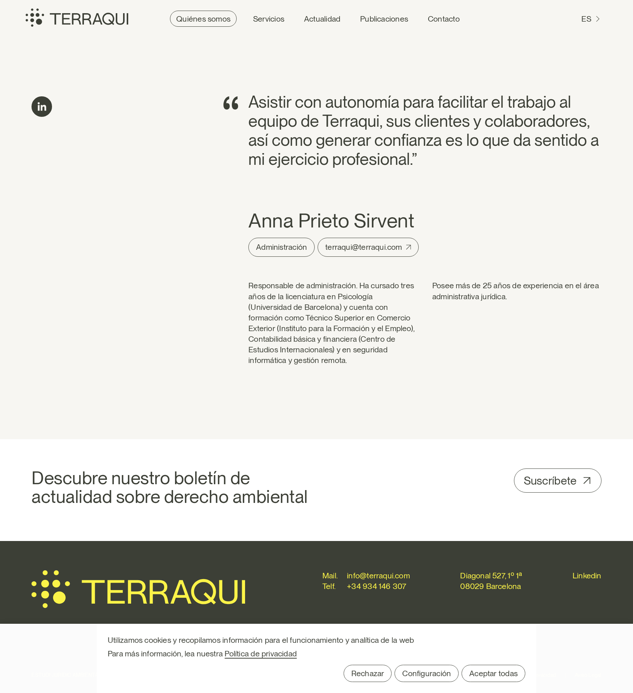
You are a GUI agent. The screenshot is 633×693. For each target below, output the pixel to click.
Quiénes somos (203, 18)
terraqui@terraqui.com (363, 247)
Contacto (444, 18)
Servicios (268, 18)
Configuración (426, 673)
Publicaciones (384, 18)
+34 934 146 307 (376, 586)
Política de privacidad (261, 653)
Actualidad (322, 18)
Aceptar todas (493, 673)
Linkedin (587, 575)
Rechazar (367, 673)
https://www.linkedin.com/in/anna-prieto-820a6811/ (42, 106)
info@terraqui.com (378, 575)
